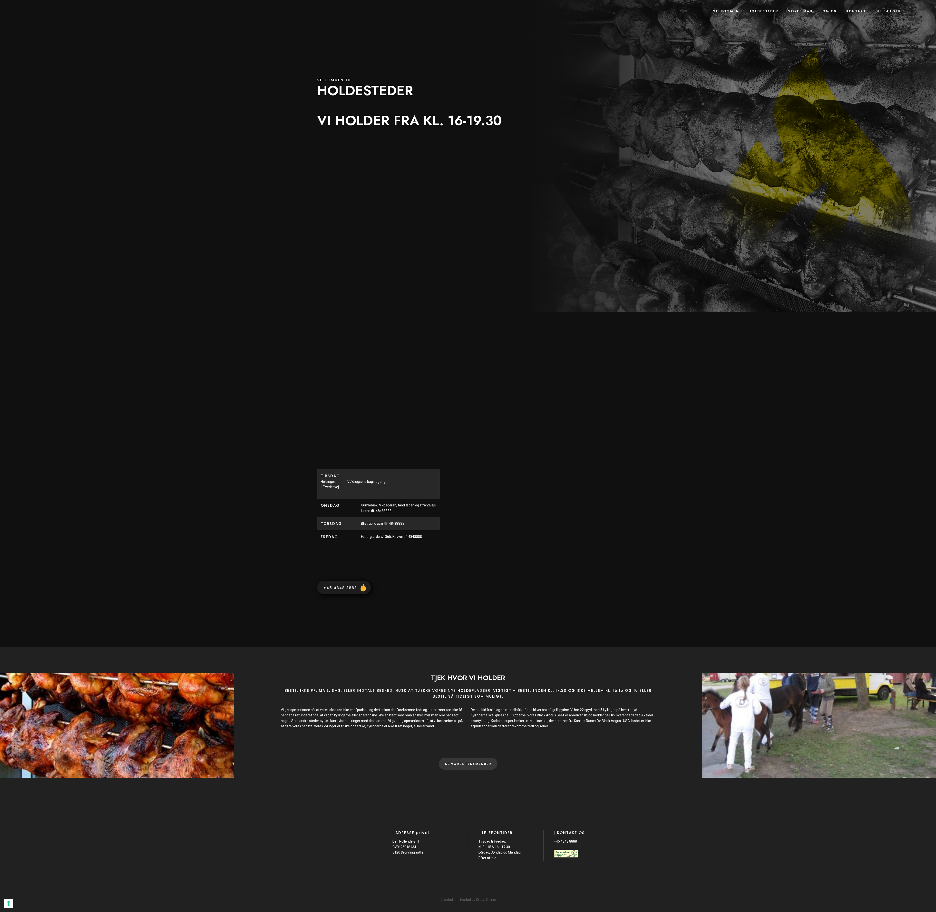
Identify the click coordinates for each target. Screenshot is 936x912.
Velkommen (726, 11)
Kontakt (856, 11)
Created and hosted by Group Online (468, 900)
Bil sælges (888, 11)
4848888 (415, 537)
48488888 (397, 523)
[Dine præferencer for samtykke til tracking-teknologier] (8, 903)
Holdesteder (763, 11)
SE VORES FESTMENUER (468, 763)
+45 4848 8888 (565, 841)
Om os (829, 11)
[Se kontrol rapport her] (566, 853)
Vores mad (800, 11)
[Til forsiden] (50, 12)
